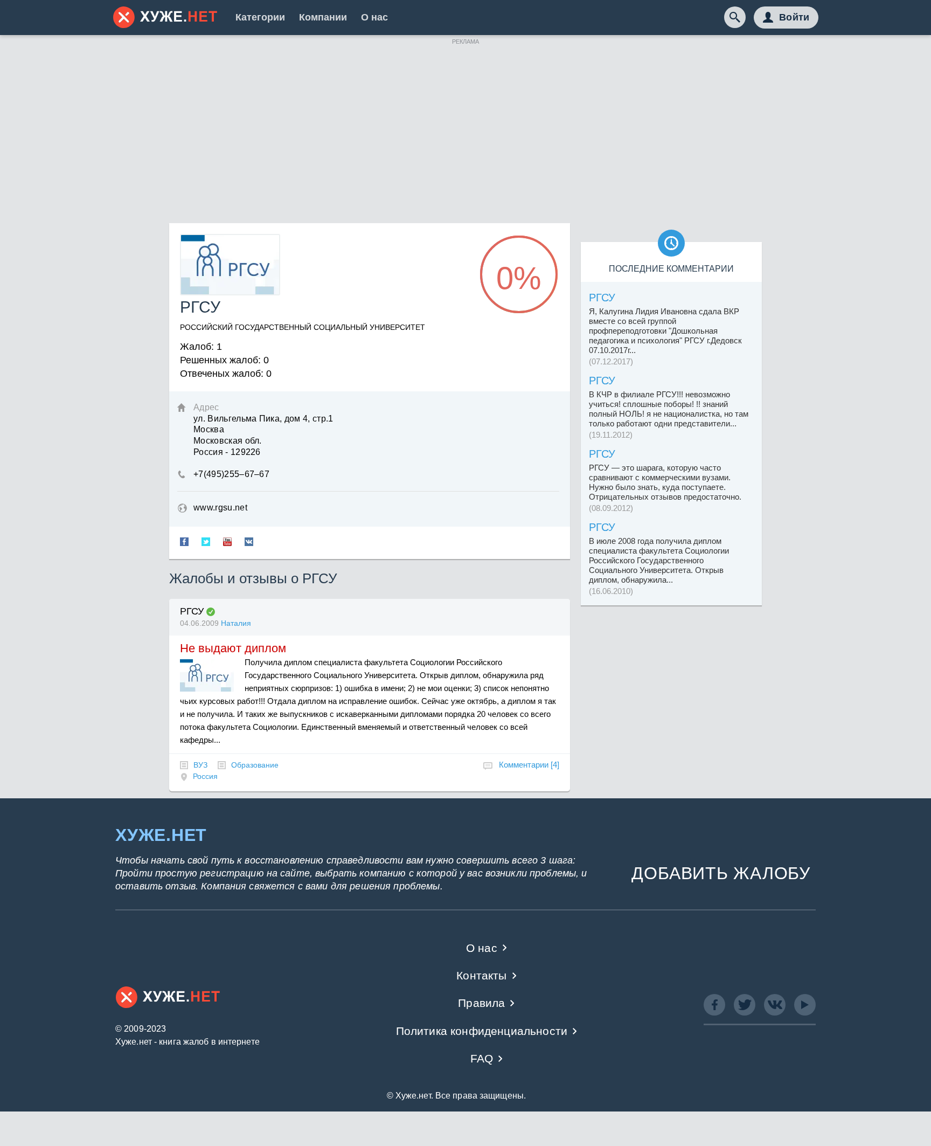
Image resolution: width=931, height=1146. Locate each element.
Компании (323, 17)
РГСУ (192, 611)
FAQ (482, 1058)
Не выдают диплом (233, 648)
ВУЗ (200, 765)
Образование (255, 765)
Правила (481, 1003)
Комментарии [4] (529, 764)
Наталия (236, 623)
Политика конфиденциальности (482, 1031)
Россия (205, 776)
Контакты (481, 975)
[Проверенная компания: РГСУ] (210, 611)
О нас (374, 17)
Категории (260, 17)
